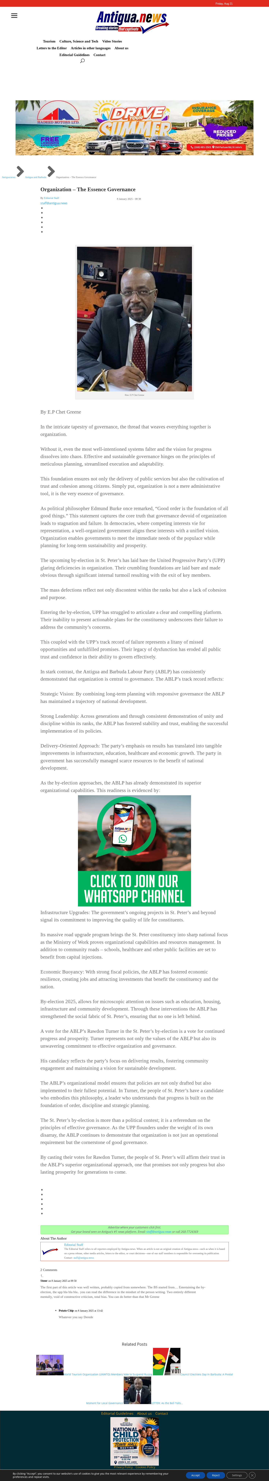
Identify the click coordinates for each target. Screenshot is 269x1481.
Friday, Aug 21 (224, 3)
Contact (99, 55)
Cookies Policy (145, 1467)
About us (121, 48)
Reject (216, 1475)
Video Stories (112, 41)
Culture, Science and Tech (78, 41)
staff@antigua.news (54, 203)
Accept (195, 1475)
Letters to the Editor (52, 48)
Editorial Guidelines (74, 55)
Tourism (49, 41)
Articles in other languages (91, 48)
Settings (237, 1475)
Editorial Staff (51, 198)
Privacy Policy (123, 1467)
